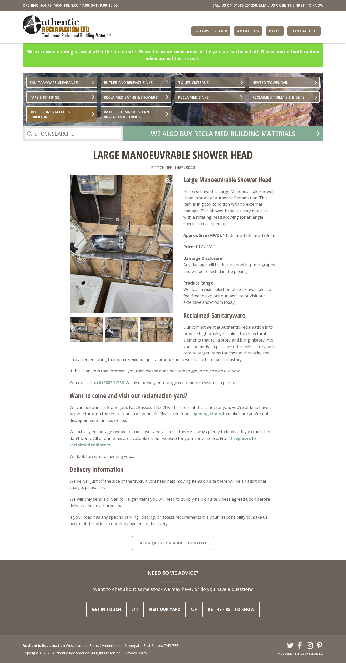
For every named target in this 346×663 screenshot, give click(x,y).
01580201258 (111, 382)
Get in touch (106, 609)
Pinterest (320, 646)
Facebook (300, 646)
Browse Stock (210, 30)
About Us (248, 30)
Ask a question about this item (173, 542)
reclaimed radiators (90, 445)
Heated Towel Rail (270, 82)
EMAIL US (267, 5)
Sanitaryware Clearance (54, 82)
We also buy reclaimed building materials (223, 133)
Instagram (310, 646)
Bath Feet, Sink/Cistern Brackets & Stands (126, 114)
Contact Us (304, 30)
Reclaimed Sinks (193, 97)
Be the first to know (231, 609)
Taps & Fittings (44, 97)
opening (200, 413)
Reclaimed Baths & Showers (131, 97)
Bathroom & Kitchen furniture (50, 114)
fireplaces (241, 438)
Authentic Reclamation (67, 27)
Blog (275, 30)
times (215, 413)
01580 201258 (245, 5)
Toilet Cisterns (193, 82)
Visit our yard (164, 609)
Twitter (290, 646)
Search (30, 133)
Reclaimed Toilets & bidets (278, 97)
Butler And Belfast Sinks (128, 82)
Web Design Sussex (291, 653)
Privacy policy (136, 653)
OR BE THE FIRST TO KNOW (299, 5)
